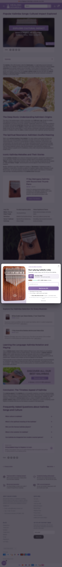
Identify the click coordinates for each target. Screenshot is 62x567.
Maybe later (43, 300)
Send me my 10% (43, 288)
